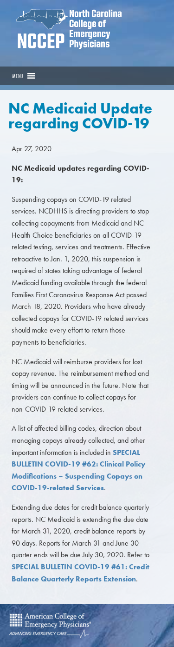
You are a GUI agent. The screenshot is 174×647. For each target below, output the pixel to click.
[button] (17, 76)
